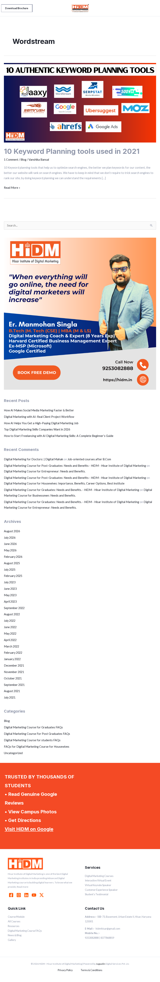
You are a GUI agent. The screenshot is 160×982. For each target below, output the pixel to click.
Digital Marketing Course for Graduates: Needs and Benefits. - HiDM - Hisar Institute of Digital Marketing (71, 489)
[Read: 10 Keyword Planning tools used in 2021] (80, 102)
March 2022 (11, 646)
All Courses (14, 921)
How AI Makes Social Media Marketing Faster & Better (39, 410)
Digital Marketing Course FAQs (25, 930)
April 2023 (10, 601)
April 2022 (10, 640)
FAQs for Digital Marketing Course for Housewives (36, 746)
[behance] (42, 895)
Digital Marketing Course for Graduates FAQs (33, 727)
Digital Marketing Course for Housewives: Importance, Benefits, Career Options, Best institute (64, 483)
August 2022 (12, 614)
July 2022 (9, 620)
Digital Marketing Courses (99, 876)
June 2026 (10, 543)
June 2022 (10, 627)
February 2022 (13, 652)
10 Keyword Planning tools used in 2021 (72, 151)
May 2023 (10, 595)
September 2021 (14, 684)
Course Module (16, 916)
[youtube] (34, 895)
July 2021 (9, 697)
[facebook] (11, 895)
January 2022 (12, 659)
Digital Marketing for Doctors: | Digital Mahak (33, 459)
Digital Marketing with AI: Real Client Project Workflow (39, 416)
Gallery (12, 939)
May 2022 (10, 633)
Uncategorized (13, 753)
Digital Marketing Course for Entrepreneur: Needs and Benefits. (44, 471)
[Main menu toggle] (153, 8)
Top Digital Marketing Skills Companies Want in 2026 (37, 429)
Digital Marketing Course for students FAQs (32, 740)
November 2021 (14, 672)
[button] (17, 8)
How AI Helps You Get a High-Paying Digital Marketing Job (41, 423)
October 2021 (13, 678)
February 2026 (13, 556)
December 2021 (14, 665)
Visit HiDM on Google (29, 829)
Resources (13, 926)
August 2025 (12, 563)
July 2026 (9, 537)
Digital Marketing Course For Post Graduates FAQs (37, 733)
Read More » (12, 187)
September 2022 (14, 608)
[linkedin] (27, 895)
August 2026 (12, 531)
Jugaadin (100, 963)
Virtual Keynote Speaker (98, 885)
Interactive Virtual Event (98, 880)
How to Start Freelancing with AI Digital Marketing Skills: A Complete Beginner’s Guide (58, 435)
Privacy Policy (65, 970)
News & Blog (14, 935)
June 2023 (10, 588)
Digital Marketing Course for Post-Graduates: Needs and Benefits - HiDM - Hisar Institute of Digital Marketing (75, 465)
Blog (23, 159)
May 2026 (10, 550)
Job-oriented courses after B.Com (89, 459)
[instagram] (19, 895)
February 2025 (13, 575)
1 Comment (11, 159)
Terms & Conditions (91, 970)
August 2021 (12, 691)
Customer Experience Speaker (101, 889)
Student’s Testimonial (96, 894)
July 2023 (9, 582)
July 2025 (9, 569)
